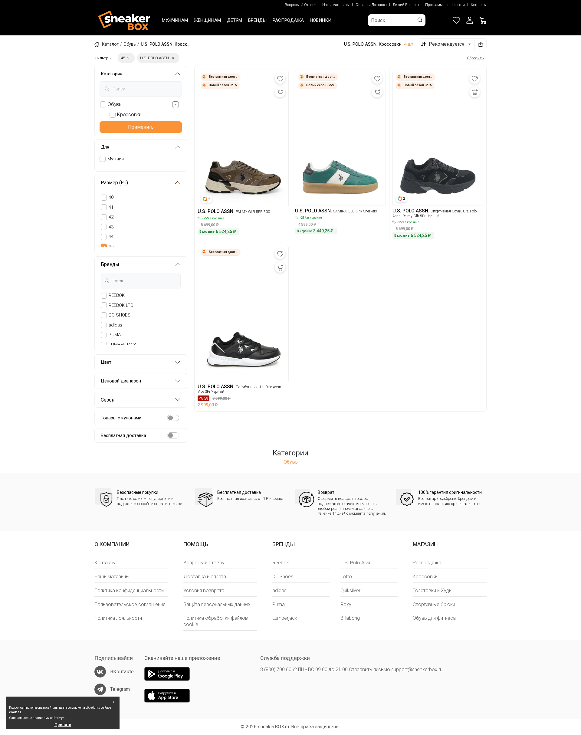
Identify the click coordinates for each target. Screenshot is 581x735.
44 (111, 236)
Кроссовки (425, 576)
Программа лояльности (445, 5)
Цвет (106, 362)
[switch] (173, 418)
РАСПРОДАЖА (288, 20)
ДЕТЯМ (234, 20)
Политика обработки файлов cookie (215, 621)
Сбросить (475, 58)
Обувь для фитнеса (434, 618)
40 (111, 197)
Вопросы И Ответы (300, 5)
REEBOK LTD (121, 305)
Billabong (350, 618)
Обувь (129, 44)
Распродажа (427, 563)
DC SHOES (119, 315)
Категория (111, 74)
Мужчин (115, 159)
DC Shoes (282, 576)
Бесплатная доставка (123, 435)
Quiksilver (350, 590)
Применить (141, 127)
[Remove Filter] (128, 57)
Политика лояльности (118, 618)
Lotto (346, 576)
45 (111, 246)
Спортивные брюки (434, 604)
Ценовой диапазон (121, 381)
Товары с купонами (121, 418)
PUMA (115, 334)
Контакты (479, 5)
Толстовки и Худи (432, 590)
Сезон (107, 400)
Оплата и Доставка (371, 5)
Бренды (110, 264)
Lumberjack (284, 618)
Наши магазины (336, 5)
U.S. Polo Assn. (356, 563)
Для (105, 147)
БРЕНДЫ (257, 20)
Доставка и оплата (204, 576)
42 (111, 217)
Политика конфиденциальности (129, 590)
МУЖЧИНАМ (175, 20)
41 (111, 207)
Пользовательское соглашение (130, 604)
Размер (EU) (114, 182)
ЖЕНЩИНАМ (207, 20)
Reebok (280, 563)
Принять (62, 724)
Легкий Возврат (406, 5)
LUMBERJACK (122, 344)
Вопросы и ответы (204, 563)
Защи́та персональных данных (217, 604)
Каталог (110, 44)
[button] (469, 20)
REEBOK (117, 295)
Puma (278, 604)
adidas (115, 325)
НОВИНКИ (320, 20)
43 (111, 227)
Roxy (345, 604)
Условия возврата (203, 590)
